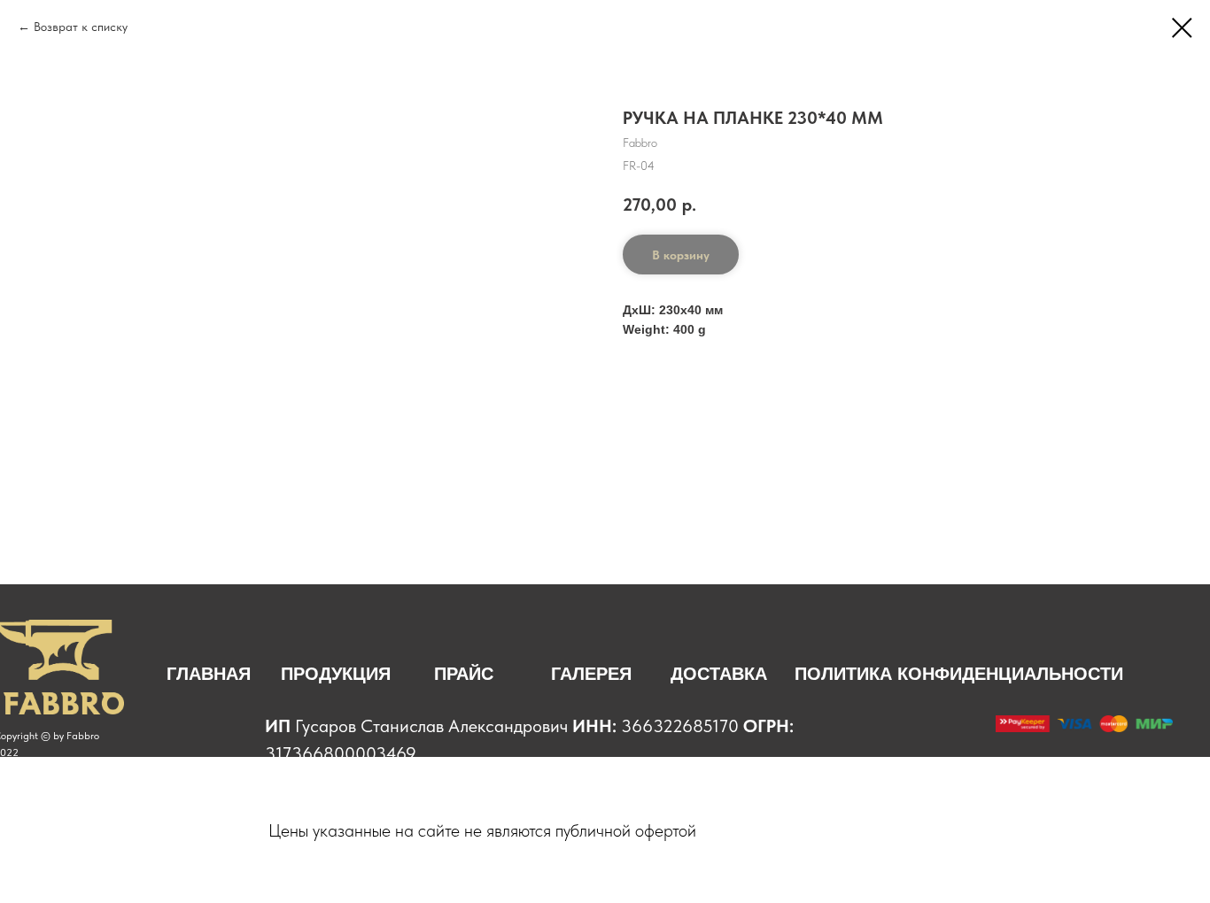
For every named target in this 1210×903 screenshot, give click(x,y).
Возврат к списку (82, 26)
